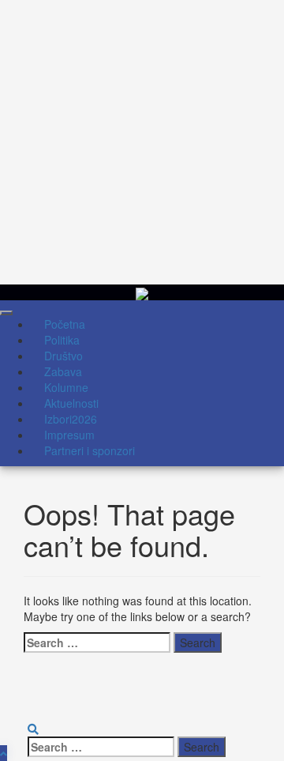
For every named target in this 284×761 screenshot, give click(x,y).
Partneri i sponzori (89, 450)
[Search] (33, 729)
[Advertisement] (142, 142)
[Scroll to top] (3, 753)
